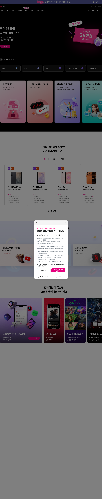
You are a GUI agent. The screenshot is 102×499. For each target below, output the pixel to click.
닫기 (65, 223)
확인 (60, 276)
